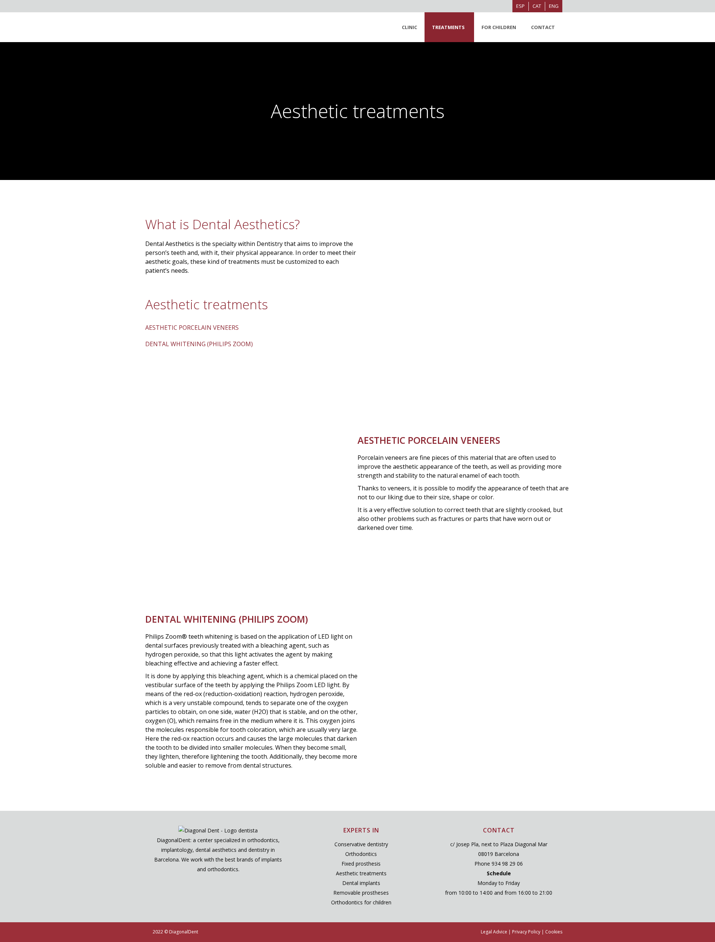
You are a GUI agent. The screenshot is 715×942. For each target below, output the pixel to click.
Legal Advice (494, 932)
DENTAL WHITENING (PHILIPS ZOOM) (199, 344)
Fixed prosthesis (361, 863)
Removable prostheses (361, 892)
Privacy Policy (526, 932)
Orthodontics (361, 853)
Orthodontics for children (361, 902)
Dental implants (361, 882)
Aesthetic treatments (361, 873)
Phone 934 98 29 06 (498, 863)
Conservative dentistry (361, 844)
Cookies (553, 932)
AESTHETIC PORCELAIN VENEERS (192, 327)
